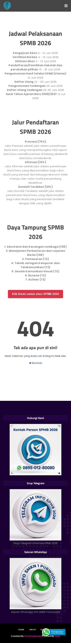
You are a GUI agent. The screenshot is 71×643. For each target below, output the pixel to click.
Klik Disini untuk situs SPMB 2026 (35, 293)
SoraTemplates (33, 636)
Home (21, 629)
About (32, 629)
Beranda (36, 363)
